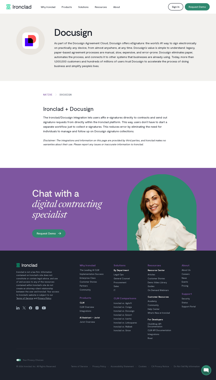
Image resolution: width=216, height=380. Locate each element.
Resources (101, 6)
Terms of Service (24, 298)
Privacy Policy (44, 298)
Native (47, 94)
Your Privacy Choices (33, 360)
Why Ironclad (48, 6)
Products (67, 6)
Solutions (83, 6)
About (116, 6)
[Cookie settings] (18, 360)
